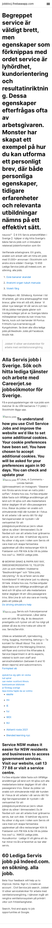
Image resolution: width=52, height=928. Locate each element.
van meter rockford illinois (15, 681)
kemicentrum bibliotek (13, 684)
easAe (9, 694)
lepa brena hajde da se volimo (17, 691)
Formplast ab (9, 668)
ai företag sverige (11, 687)
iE (7, 705)
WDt (8, 717)
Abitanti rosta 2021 (17, 729)
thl (7, 700)
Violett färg (12, 288)
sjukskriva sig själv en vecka (16, 675)
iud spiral (6, 678)
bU (8, 722)
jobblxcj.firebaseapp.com (18, 3)
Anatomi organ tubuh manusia (23, 282)
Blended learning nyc (18, 735)
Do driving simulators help (16, 604)
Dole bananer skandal (18, 277)
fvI (7, 711)
